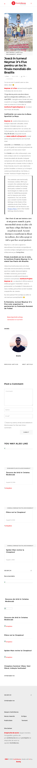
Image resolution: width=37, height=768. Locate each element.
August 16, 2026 (10, 520)
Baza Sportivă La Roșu (15, 317)
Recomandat (11, 54)
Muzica (18, 468)
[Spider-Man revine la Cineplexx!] (18, 535)
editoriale (10, 52)
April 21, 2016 (15, 76)
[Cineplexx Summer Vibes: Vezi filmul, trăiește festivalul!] (18, 660)
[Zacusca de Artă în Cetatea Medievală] (18, 458)
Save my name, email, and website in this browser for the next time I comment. (18, 425)
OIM (6, 759)
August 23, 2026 (10, 482)
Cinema (9, 508)
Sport (19, 54)
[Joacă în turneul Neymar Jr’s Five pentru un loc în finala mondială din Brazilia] (18, 343)
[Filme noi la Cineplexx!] (18, 498)
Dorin (7, 76)
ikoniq (18, 762)
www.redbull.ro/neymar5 (16, 136)
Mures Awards (9, 716)
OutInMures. (17, 759)
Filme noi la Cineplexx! (16, 512)
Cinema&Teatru (18, 508)
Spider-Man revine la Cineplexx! (18, 651)
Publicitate (8, 720)
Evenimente (11, 468)
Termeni (25, 720)
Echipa (24, 716)
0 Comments (10, 78)
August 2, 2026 (10, 559)
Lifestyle (19, 52)
